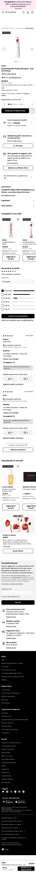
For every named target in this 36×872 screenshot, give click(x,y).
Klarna (3, 95)
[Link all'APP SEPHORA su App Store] (20, 802)
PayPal (26, 93)
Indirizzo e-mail (6, 589)
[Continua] (32, 49)
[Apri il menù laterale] (2, 12)
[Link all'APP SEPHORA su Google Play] (8, 802)
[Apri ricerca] (23, 12)
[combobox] (18, 281)
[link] (18, 316)
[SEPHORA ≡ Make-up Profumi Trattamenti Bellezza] (10, 12)
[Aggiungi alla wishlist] (18, 219)
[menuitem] (28, 12)
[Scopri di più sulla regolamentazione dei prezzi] (2, 87)
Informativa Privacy (19, 575)
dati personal (17, 577)
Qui (2, 810)
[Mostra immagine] (18, 47)
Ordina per (5, 278)
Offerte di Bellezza (6, 808)
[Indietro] (4, 49)
